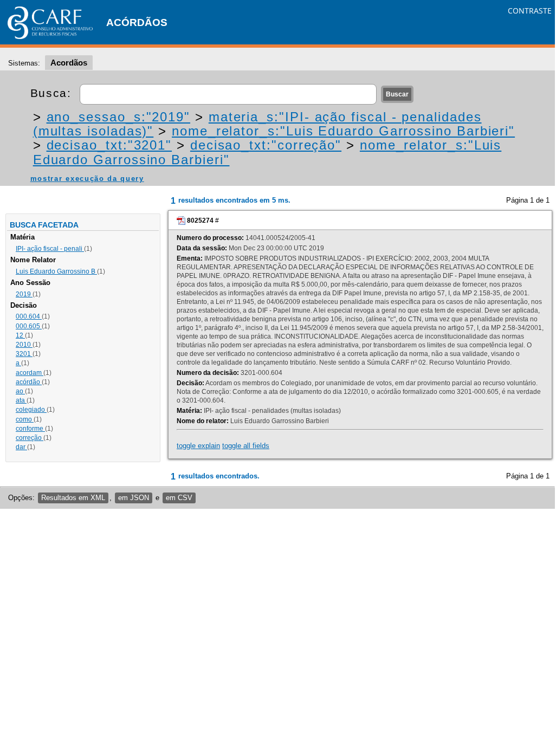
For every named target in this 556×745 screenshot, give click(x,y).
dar (21, 447)
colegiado (31, 409)
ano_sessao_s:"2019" (118, 116)
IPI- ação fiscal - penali (50, 248)
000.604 (29, 316)
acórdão (29, 382)
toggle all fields (245, 446)
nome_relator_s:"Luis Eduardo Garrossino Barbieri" (343, 131)
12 (20, 335)
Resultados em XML (73, 498)
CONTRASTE (530, 10)
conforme (30, 428)
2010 (24, 344)
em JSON (133, 498)
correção (29, 438)
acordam (29, 373)
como (25, 419)
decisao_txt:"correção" (265, 145)
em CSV (179, 498)
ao (20, 391)
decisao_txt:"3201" (109, 145)
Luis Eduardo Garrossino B (56, 271)
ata (21, 400)
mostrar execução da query (87, 178)
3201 (24, 354)
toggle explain (198, 446)
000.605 (29, 326)
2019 (24, 294)
